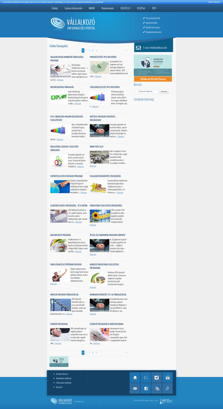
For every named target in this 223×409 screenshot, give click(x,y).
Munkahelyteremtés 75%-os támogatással (108, 294)
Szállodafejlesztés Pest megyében (105, 87)
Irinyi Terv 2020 (96, 146)
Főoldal (55, 8)
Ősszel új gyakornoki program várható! (107, 235)
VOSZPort (141, 8)
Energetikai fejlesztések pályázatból (106, 205)
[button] (164, 91)
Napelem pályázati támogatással (64, 294)
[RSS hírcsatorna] (156, 388)
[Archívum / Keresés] (167, 388)
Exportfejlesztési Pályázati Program (66, 176)
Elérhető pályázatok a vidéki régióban (106, 324)
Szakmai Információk (73, 8)
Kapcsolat (59, 387)
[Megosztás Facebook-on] (145, 388)
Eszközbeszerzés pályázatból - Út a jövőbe (68, 205)
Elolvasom (60, 79)
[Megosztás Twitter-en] (156, 377)
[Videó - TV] (167, 377)
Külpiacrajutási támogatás (62, 87)
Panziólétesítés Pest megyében (103, 57)
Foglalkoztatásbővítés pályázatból (105, 176)
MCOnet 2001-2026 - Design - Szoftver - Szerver (146, 400)
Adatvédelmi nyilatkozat (63, 378)
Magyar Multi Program (60, 235)
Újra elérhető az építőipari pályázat (66, 264)
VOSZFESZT (125, 8)
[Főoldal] (135, 377)
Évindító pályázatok (59, 324)
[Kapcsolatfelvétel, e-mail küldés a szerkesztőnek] (135, 388)
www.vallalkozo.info (79, 401)
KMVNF (92, 8)
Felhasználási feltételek (63, 382)
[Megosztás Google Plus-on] (145, 377)
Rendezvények (108, 8)
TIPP (154, 8)
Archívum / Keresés (62, 374)
